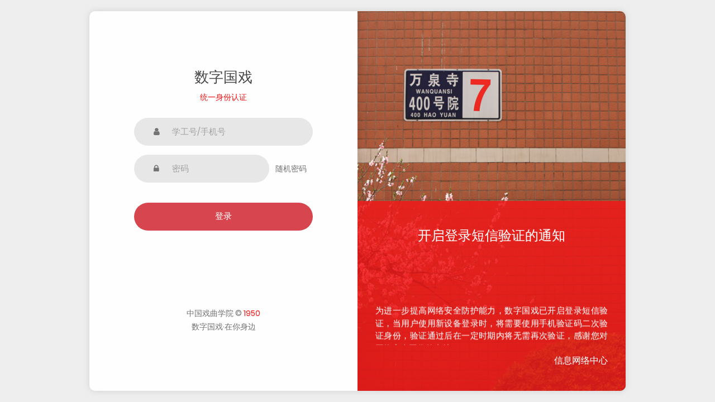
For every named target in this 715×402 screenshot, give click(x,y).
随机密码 (291, 168)
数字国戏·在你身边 (224, 326)
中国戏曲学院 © (223, 313)
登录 (223, 215)
